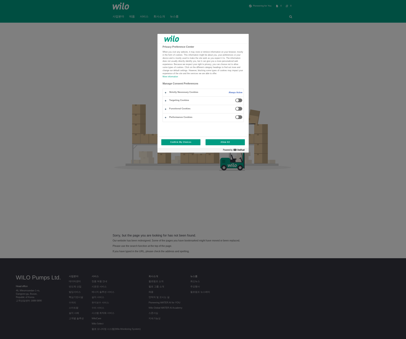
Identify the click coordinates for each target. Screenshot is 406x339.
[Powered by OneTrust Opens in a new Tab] (235, 151)
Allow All (225, 142)
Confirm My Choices (180, 142)
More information (170, 77)
